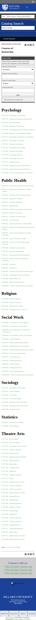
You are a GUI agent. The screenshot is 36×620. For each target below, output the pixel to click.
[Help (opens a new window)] (33, 45)
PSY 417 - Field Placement (10, 162)
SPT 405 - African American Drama (13, 539)
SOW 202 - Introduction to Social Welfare (15, 322)
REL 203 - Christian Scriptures (12, 302)
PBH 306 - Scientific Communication (13, 248)
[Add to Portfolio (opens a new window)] (25, 45)
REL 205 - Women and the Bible (12, 306)
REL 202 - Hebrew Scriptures (11, 299)
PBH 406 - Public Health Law (11, 278)
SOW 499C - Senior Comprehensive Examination (18, 375)
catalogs (11, 617)
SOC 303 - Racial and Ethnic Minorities (14, 402)
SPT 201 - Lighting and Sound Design (14, 457)
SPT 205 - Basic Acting (9, 464)
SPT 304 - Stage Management (12, 503)
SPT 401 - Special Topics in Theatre (13, 536)
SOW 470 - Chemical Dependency (13, 371)
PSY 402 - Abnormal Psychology (12, 151)
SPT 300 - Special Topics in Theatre (13, 493)
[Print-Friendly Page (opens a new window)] (31, 45)
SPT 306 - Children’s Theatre (11, 507)
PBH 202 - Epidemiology (10, 206)
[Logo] (17, 7)
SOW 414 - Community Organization (14, 353)
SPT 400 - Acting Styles (9, 532)
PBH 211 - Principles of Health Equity (14, 216)
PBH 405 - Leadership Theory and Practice (16, 275)
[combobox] (18, 16)
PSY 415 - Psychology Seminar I (12, 155)
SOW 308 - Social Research (11, 339)
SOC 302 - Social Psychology (11, 398)
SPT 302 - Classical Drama (11, 496)
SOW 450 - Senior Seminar (11, 364)
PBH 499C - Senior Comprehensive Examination (17, 286)
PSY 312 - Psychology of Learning (13, 140)
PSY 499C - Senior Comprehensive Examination (17, 173)
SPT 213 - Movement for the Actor (13, 482)
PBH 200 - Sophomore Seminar (12, 198)
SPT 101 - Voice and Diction (11, 442)
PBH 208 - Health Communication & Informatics (17, 209)
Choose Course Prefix (9, 66)
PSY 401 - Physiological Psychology (13, 147)
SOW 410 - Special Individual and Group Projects (18, 350)
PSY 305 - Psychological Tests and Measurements (18, 130)
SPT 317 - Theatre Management (12, 528)
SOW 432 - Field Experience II (12, 360)
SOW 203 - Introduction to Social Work (14, 326)
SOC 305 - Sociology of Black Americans (15, 406)
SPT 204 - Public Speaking (10, 460)
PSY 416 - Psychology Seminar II (12, 158)
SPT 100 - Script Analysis (10, 439)
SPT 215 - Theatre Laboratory (12, 485)
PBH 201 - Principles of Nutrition (12, 202)
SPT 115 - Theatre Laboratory (11, 450)
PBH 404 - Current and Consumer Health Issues (17, 271)
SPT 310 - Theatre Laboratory (12, 521)
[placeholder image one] (18, 566)
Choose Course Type (8, 80)
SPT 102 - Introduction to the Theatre (14, 446)
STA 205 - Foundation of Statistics (13, 422)
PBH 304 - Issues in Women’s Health (14, 238)
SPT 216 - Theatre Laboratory (12, 489)
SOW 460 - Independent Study (12, 367)
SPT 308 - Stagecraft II (9, 514)
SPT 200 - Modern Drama (10, 453)
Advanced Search (7, 34)
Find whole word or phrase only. (14, 99)
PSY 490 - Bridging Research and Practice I (16, 165)
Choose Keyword (7, 87)
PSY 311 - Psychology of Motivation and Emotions (18, 137)
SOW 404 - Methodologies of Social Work (15, 346)
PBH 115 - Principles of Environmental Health (16, 195)
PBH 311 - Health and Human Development (16, 255)
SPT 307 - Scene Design (10, 510)
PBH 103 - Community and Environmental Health (17, 186)
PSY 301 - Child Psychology (11, 122)
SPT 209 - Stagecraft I (9, 471)
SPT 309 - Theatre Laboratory (12, 518)
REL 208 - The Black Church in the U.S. (14, 309)
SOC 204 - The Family (9, 395)
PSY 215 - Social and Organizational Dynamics (17, 119)
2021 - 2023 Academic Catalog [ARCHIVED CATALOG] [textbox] (18, 16)
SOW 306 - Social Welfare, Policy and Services (17, 335)
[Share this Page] (28, 45)
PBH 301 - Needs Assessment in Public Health (17, 223)
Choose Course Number (9, 73)
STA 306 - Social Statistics (10, 426)
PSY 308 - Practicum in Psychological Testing (16, 133)
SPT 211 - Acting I (8, 478)
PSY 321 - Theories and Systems (12, 144)
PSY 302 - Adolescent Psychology (13, 126)
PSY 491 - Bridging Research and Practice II (16, 169)
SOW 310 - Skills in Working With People (15, 342)
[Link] (27, 7)
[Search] (33, 28)
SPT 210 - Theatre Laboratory (12, 475)
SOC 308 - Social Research (11, 409)
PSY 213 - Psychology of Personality (13, 115)
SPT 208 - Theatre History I (11, 467)
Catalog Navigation (9, 39)
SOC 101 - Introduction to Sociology (13, 388)
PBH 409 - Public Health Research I (13, 282)
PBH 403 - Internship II (9, 268)
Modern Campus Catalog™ (21, 619)
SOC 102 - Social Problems (11, 391)
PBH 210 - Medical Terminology (12, 213)
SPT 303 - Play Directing (10, 500)
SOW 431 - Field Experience (11, 357)
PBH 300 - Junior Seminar (10, 220)
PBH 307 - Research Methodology (13, 251)
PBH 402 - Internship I (9, 264)
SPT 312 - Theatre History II (11, 525)
